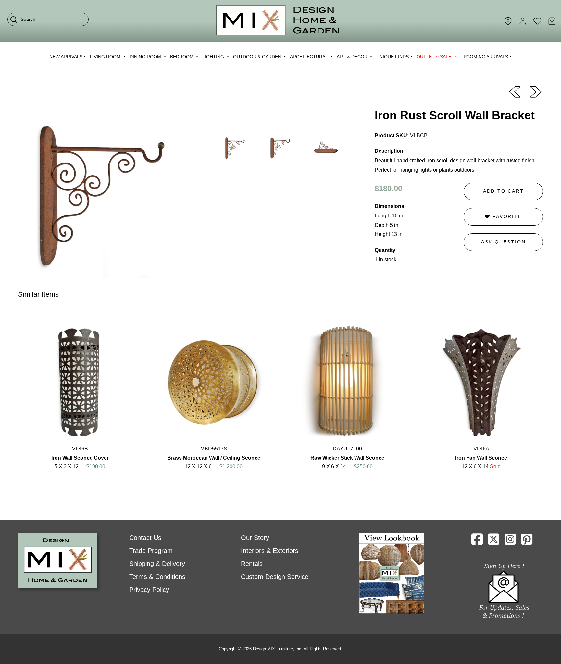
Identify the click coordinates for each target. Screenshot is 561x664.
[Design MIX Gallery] (278, 21)
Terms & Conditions (157, 576)
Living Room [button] (106, 56)
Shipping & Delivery (157, 563)
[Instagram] (510, 541)
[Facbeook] (477, 541)
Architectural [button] (309, 56)
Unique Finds (392, 56)
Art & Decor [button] (353, 56)
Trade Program (151, 550)
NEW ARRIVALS (65, 56)
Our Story (255, 537)
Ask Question (503, 241)
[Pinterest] (526, 541)
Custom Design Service (274, 576)
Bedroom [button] (182, 56)
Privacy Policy (149, 589)
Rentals (252, 563)
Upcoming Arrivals (484, 56)
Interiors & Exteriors (269, 550)
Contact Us (145, 537)
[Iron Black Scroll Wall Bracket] (536, 91)
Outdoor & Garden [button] (257, 56)
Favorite (506, 216)
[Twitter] (493, 541)
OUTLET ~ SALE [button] (435, 56)
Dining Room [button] (146, 56)
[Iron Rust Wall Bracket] (514, 91)
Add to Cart (503, 191)
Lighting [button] (213, 56)
